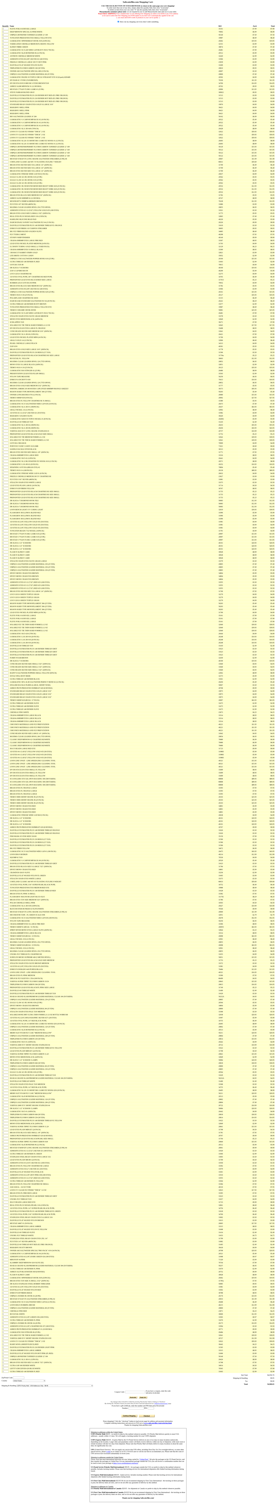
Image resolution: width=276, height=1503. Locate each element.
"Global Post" (144, 1459)
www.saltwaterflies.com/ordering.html (158, 1423)
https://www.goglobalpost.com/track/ (125, 1463)
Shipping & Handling (9, 1386)
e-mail (108, 1451)
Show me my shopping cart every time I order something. (139, 22)
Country (4, 1381)
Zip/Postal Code (7, 1378)
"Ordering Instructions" (161, 1403)
